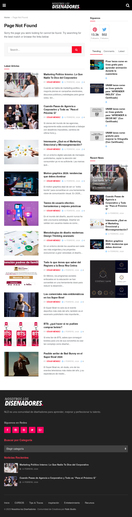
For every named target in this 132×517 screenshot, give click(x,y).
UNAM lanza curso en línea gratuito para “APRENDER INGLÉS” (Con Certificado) (115, 91)
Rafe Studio (70, 509)
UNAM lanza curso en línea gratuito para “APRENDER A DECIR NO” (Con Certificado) (116, 115)
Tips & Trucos (36, 502)
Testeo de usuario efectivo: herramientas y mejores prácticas (62, 204)
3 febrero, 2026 (71, 270)
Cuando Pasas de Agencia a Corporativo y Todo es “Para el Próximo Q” (61, 109)
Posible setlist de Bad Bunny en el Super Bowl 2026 (63, 355)
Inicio (6, 502)
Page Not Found (20, 17)
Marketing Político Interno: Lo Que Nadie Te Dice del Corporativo (63, 75)
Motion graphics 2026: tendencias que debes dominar (63, 174)
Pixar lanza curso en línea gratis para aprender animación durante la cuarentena (116, 67)
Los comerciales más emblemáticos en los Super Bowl (64, 295)
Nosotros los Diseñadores (24, 509)
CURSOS (19, 502)
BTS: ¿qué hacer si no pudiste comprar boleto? (61, 325)
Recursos (89, 502)
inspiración (53, 502)
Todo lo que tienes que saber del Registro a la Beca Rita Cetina (62, 263)
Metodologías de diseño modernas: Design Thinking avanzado (64, 234)
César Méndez (53, 82)
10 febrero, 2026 (71, 82)
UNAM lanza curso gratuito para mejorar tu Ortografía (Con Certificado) (117, 137)
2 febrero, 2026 (71, 331)
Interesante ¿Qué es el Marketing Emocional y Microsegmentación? (63, 143)
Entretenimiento (72, 502)
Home (7, 17)
